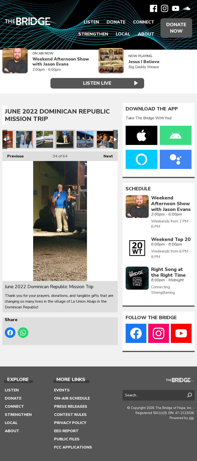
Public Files (67, 439)
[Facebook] (153, 8)
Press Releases (70, 406)
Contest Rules (70, 414)
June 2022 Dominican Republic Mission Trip (24, 139)
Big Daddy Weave (144, 67)
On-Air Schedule (72, 398)
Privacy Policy (70, 422)
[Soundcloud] (186, 8)
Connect (143, 22)
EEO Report (66, 431)
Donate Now (176, 27)
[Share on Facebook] (10, 332)
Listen (91, 22)
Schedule (138, 188)
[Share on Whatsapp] (23, 332)
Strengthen (93, 34)
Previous (13, 156)
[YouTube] (175, 8)
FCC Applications (73, 447)
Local (123, 34)
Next (106, 156)
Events (62, 390)
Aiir (191, 418)
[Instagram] (164, 8)
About (146, 34)
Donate (116, 22)
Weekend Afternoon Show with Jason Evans (60, 61)
